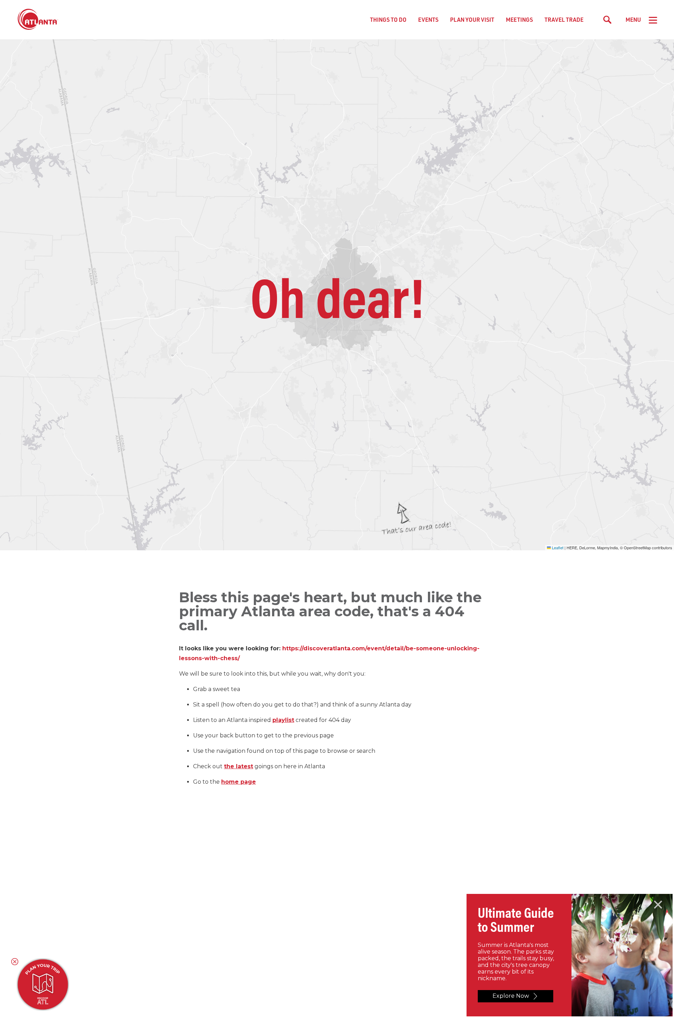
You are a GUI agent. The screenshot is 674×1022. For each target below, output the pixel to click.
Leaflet (557, 547)
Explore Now (511, 996)
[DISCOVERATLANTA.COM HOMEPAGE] (38, 20)
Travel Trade (563, 19)
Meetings (519, 19)
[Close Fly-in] (658, 905)
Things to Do (388, 19)
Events (428, 19)
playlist (283, 720)
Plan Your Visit (472, 19)
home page (238, 781)
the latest (238, 766)
